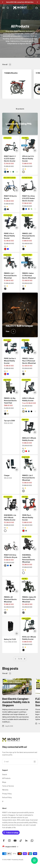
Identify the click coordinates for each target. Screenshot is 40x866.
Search (4, 774)
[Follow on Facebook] (3, 840)
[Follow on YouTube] (15, 840)
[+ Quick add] (17, 150)
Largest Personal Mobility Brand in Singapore (20, 2)
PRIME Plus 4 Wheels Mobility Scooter (27, 517)
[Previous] (2, 2)
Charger (7, 475)
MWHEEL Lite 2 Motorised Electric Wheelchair (28, 477)
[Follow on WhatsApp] (32, 840)
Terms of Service (8, 786)
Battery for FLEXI (10, 639)
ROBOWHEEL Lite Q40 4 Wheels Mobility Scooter (10, 517)
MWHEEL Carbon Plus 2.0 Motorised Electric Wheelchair (29, 360)
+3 (16, 171)
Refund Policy (7, 797)
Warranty (5, 790)
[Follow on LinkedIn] (26, 840)
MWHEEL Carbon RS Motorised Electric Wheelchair (29, 599)
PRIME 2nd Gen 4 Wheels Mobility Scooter (10, 360)
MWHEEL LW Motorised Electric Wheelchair (10, 599)
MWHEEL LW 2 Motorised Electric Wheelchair (28, 235)
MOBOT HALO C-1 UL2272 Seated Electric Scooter (10, 158)
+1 (35, 209)
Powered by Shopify (17, 859)
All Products (6, 778)
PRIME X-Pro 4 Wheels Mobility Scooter (9, 235)
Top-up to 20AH (9, 421)
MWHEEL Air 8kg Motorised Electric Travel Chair (10, 400)
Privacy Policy (7, 794)
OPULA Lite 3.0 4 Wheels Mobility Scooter (28, 158)
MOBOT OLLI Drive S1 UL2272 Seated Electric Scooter (28, 198)
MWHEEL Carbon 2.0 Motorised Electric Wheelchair (29, 275)
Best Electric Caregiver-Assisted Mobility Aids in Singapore (16, 702)
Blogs (4, 782)
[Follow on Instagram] (9, 840)
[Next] (37, 2)
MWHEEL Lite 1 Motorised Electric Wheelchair (10, 275)
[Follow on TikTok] (20, 840)
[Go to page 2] (24, 659)
